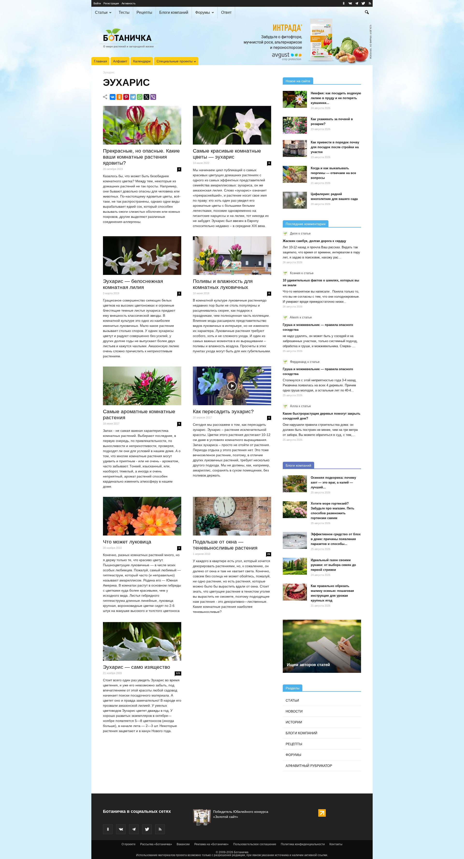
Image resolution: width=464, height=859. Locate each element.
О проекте (129, 844)
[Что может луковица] (142, 516)
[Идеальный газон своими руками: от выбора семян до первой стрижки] (295, 566)
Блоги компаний (173, 12)
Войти (97, 3)
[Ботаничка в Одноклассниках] (344, 3)
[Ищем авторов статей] (322, 646)
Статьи (101, 12)
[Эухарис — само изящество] (142, 641)
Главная (100, 61)
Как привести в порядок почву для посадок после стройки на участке (335, 147)
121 (178, 673)
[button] (367, 13)
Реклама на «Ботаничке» (211, 844)
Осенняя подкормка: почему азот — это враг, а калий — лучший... (333, 482)
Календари (142, 61)
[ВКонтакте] (113, 97)
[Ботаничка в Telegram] (357, 3)
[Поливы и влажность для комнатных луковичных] (232, 255)
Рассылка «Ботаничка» (156, 844)
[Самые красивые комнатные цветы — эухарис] (232, 125)
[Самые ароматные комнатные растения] (142, 386)
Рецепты (144, 12)
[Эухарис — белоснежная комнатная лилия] (142, 255)
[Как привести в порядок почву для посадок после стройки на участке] (295, 148)
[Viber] (153, 97)
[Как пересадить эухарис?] (232, 386)
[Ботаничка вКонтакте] (350, 3)
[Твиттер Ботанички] (363, 3)
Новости (294, 711)
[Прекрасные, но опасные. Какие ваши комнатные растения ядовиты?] (142, 125)
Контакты (335, 844)
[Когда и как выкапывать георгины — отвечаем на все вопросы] (295, 174)
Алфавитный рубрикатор (309, 766)
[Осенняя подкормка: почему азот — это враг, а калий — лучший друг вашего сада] (295, 483)
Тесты (124, 12)
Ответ (226, 12)
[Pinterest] (126, 97)
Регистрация (111, 3)
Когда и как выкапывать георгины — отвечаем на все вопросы (333, 173)
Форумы (202, 12)
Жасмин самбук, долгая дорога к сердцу (314, 241)
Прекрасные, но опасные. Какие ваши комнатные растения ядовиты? (141, 157)
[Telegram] (133, 97)
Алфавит (120, 61)
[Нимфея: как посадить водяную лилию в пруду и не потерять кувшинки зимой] (295, 99)
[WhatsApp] (140, 97)
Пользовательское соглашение (254, 844)
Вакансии (183, 844)
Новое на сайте (298, 81)
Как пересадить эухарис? (223, 411)
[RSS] (370, 3)
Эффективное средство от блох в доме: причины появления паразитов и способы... (336, 539)
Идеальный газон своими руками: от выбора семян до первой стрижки (333, 565)
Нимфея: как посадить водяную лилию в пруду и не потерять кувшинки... (336, 98)
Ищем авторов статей (308, 664)
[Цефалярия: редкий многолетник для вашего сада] (295, 200)
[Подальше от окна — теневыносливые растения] (232, 516)
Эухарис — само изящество (136, 667)
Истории (294, 722)
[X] (146, 97)
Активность (129, 3)
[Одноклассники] (119, 97)
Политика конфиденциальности (303, 844)
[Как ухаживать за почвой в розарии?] (295, 125)
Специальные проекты (175, 61)
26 (268, 554)
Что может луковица (127, 541)
